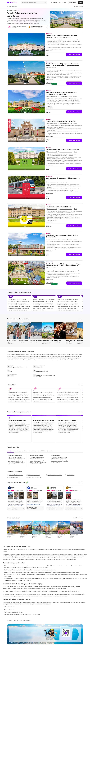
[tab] (10, 451)
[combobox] (34, 2)
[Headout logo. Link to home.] (12, 2)
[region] (26, 44)
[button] (12, 6)
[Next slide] (82, 292)
